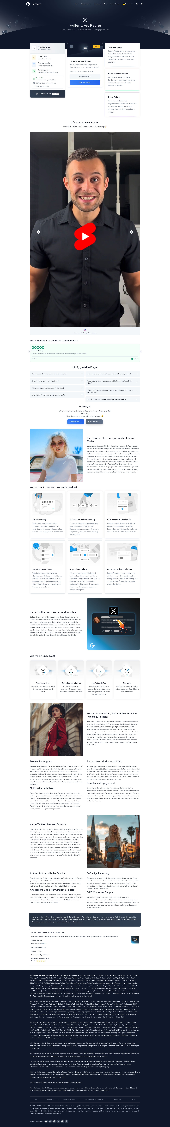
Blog (36, 1099)
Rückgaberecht (118, 1099)
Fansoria (36, 3)
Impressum (50, 1099)
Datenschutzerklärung (69, 1099)
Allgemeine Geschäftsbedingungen (94, 1099)
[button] (90, 4)
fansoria (43, 943)
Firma (133, 1099)
